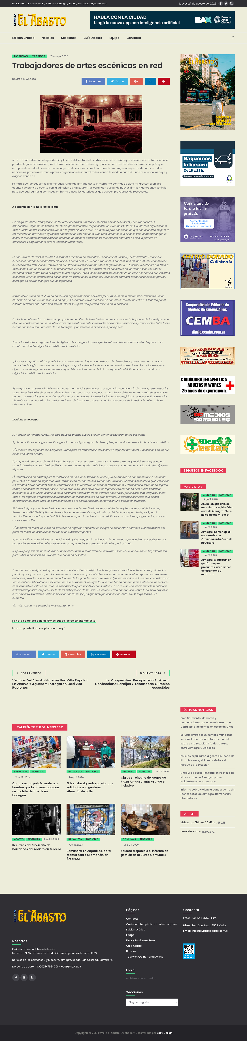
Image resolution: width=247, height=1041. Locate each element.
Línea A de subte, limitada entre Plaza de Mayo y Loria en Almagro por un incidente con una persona (207, 777)
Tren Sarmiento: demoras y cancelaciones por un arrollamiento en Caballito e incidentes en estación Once (206, 722)
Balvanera (21, 771)
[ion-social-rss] (231, 3)
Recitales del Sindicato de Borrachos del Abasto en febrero (36, 847)
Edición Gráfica (23, 38)
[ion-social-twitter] (226, 3)
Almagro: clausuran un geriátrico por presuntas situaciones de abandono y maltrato (216, 567)
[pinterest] (164, 81)
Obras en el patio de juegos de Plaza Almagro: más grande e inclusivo (143, 782)
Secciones (68, 38)
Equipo (114, 38)
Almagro (129, 771)
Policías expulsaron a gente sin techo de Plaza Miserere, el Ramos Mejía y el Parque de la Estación (207, 760)
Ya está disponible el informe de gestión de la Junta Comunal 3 (144, 853)
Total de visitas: (191, 831)
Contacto (134, 38)
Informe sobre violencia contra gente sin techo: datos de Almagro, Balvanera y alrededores (207, 794)
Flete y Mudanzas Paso (140, 940)
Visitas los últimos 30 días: (198, 822)
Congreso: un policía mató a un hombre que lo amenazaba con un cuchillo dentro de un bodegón (35, 789)
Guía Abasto (93, 38)
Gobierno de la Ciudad (141, 978)
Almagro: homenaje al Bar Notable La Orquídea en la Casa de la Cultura (216, 537)
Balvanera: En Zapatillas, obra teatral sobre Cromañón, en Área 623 (89, 855)
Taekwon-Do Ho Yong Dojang (144, 956)
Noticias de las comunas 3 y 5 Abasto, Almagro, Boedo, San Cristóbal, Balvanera (59, 3)
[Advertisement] (207, 642)
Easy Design (165, 1033)
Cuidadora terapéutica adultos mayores (151, 924)
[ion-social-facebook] (220, 3)
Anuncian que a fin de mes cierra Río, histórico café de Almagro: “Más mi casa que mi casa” (217, 509)
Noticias (48, 38)
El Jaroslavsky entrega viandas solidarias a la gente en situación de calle (90, 787)
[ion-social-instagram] (24, 977)
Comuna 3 (129, 839)
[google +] (136, 81)
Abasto (19, 839)
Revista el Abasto (24, 79)
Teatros (38, 56)
